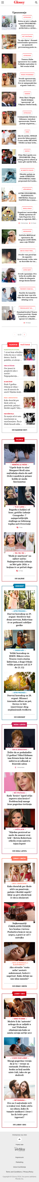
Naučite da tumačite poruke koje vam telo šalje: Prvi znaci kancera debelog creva (27, 296)
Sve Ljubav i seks (19, 1125)
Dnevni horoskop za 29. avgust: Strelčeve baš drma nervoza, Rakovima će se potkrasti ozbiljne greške (19, 619)
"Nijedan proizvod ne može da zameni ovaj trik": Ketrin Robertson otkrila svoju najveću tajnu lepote (19, 838)
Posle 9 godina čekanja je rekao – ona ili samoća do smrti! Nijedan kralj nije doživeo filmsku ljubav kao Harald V (12, 388)
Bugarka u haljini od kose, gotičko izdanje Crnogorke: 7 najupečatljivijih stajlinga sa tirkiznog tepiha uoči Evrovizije (19, 516)
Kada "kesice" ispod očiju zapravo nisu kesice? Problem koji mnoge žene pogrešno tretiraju (19, 800)
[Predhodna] (15, 334)
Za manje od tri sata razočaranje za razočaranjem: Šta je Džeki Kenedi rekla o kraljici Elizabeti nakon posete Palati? (13, 420)
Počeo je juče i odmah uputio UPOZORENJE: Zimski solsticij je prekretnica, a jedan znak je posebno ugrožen (27, 24)
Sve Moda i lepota (19, 851)
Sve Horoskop (19, 717)
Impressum (19, 1157)
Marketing (19, 1162)
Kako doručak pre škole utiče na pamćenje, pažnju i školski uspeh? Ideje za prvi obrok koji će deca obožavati (12, 404)
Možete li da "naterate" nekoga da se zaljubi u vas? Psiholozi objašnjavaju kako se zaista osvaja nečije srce (19, 1027)
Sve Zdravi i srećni (19, 986)
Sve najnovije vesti (19, 430)
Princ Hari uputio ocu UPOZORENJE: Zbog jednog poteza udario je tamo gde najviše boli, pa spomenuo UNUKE (27, 158)
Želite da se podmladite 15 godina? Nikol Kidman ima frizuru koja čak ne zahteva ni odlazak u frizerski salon (19, 758)
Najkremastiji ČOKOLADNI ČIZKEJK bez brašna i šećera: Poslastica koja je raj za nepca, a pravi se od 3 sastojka (19, 930)
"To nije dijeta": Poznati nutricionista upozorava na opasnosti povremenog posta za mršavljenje (27, 43)
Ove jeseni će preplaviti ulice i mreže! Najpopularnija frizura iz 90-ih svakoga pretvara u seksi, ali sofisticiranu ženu (13, 372)
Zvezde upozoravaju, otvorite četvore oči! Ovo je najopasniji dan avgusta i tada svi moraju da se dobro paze (27, 82)
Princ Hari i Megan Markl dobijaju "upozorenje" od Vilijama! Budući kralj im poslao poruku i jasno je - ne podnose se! (27, 101)
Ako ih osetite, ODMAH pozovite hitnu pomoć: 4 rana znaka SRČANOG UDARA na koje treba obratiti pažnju (27, 139)
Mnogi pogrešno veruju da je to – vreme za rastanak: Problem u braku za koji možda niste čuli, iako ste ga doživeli (19, 1068)
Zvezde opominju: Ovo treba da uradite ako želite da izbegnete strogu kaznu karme (27, 277)
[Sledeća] (24, 334)
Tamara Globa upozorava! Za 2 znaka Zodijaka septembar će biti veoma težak (27, 62)
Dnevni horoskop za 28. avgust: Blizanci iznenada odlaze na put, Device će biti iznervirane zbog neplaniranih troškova (19, 702)
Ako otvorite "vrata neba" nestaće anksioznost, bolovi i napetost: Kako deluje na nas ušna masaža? (19, 973)
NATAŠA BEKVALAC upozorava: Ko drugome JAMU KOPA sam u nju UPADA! (27, 238)
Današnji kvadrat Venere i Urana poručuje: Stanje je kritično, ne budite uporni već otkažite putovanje (27, 315)
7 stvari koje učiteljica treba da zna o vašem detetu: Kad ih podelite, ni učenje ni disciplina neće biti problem (13, 356)
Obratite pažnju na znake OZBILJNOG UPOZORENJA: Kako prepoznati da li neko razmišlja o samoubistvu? (27, 177)
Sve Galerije (19, 579)
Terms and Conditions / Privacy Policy (19, 1172)
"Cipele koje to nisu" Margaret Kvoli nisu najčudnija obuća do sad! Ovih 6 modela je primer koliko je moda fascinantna (19, 474)
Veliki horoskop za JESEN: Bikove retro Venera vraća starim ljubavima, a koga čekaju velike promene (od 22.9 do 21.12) (19, 660)
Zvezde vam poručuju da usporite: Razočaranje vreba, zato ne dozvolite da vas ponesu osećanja (27, 258)
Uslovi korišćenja (19, 1167)
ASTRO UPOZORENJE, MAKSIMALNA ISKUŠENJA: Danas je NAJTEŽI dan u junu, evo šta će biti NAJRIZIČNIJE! (27, 196)
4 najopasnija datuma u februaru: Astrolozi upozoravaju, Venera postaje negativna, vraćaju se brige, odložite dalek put (27, 120)
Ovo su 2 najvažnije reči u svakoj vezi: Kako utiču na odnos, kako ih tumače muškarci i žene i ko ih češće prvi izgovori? (19, 1110)
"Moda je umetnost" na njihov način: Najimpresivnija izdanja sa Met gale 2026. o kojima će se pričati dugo (19, 561)
